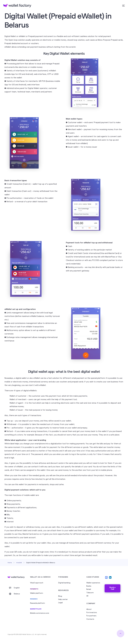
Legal (60, 603)
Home (10, 562)
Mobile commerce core (39, 613)
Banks (88, 586)
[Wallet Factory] (16, 577)
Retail (88, 589)
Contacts (90, 619)
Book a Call (112, 588)
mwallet (19, 562)
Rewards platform (37, 603)
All (87, 596)
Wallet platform (36, 593)
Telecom (90, 593)
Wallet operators (93, 583)
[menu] (123, 5)
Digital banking (64, 583)
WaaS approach (36, 583)
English (17, 588)
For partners (91, 616)
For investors (91, 612)
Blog (60, 596)
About (89, 609)
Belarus (17, 594)
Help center (63, 599)
